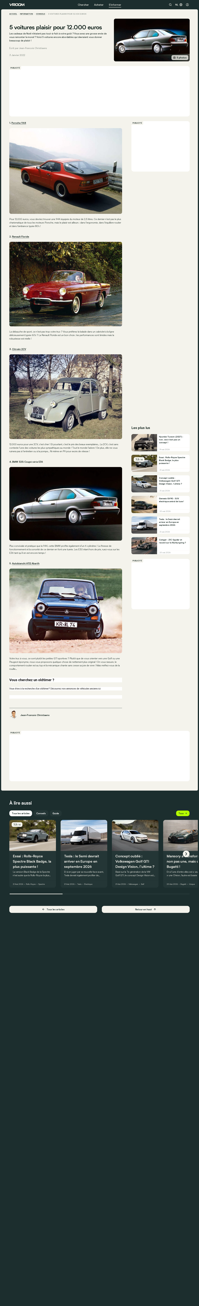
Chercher (83, 4)
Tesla (79, 884)
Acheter (99, 4)
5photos (182, 57)
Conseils (41, 813)
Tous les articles (21, 813)
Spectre (41, 884)
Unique (192, 884)
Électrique (88, 884)
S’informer (115, 4)
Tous (181, 813)
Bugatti (183, 884)
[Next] (186, 853)
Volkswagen (133, 884)
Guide (55, 813)
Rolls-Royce (31, 884)
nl (176, 4)
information (26, 14)
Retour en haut (143, 909)
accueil (13, 14)
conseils (40, 14)
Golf (142, 884)
